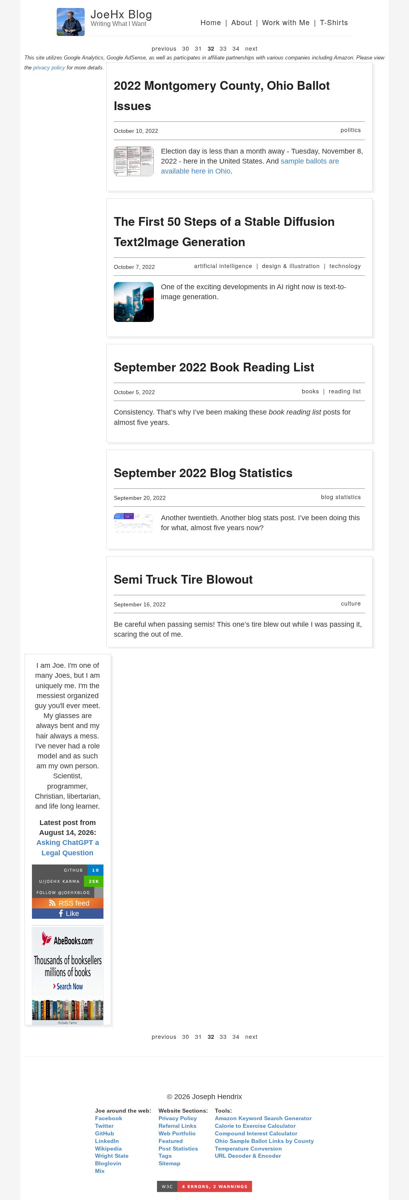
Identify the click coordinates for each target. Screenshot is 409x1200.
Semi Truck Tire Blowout (183, 578)
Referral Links (178, 1126)
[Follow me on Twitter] (67, 892)
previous (164, 48)
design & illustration (291, 265)
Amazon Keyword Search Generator (263, 1118)
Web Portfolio (177, 1134)
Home (211, 22)
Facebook (108, 1118)
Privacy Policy (178, 1118)
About (241, 22)
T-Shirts (334, 22)
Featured (171, 1141)
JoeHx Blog (122, 14)
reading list (345, 391)
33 (223, 48)
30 (185, 48)
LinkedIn (107, 1141)
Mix (100, 1171)
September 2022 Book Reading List (214, 366)
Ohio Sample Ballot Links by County (264, 1141)
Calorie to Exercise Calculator (255, 1126)
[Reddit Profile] (67, 881)
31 (198, 48)
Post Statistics (178, 1149)
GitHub (104, 1134)
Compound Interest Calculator (256, 1134)
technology (345, 265)
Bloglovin (108, 1163)
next (251, 48)
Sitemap (170, 1163)
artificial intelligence (223, 265)
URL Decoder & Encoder (248, 1156)
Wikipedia (108, 1149)
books (310, 391)
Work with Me (286, 22)
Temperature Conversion (248, 1149)
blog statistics (341, 496)
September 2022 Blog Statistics (203, 472)
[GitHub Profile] (67, 870)
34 (236, 48)
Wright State (112, 1156)
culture (351, 603)
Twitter (104, 1126)
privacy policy (49, 68)
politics (351, 129)
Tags (165, 1156)
